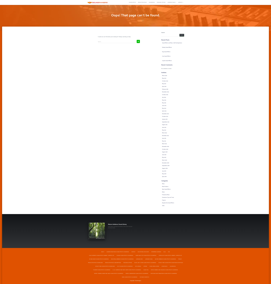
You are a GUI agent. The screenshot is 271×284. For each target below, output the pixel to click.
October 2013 (165, 116)
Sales (163, 206)
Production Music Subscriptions (113, 262)
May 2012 (164, 130)
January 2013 (164, 119)
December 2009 (165, 163)
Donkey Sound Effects (167, 47)
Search (163, 33)
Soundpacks (152, 2)
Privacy (180, 259)
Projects (164, 200)
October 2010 (165, 149)
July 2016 (164, 97)
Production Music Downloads (95, 262)
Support (180, 2)
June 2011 (164, 138)
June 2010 (164, 155)
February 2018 (165, 89)
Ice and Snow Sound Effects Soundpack (99, 259)
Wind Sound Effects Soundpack (129, 277)
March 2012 (164, 133)
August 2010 (164, 152)
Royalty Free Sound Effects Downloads (105, 266)
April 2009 (164, 177)
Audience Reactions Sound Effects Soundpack (118, 252)
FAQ (169, 252)
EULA (165, 252)
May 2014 (164, 108)
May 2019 (164, 84)
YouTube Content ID (144, 277)
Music (163, 184)
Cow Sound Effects (166, 56)
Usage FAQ (145, 270)
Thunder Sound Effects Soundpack (101, 270)
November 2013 (165, 114)
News (163, 192)
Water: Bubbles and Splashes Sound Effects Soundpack (164, 270)
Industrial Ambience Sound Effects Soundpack (122, 259)
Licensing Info (139, 259)
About (102, 252)
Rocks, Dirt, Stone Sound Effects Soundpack (145, 262)
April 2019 (164, 86)
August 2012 (164, 125)
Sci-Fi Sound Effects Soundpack (125, 266)
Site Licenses (138, 266)
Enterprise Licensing (156, 252)
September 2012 (165, 122)
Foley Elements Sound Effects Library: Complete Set (101, 255)
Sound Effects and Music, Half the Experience (172, 43)
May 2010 (164, 157)
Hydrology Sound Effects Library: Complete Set (170, 255)
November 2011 (165, 136)
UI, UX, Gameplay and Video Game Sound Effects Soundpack (127, 270)
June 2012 (164, 127)
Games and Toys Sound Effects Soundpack (146, 255)
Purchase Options (161, 2)
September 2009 (165, 166)
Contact (133, 252)
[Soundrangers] (97, 2)
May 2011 (164, 141)
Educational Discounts (143, 252)
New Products (165, 186)
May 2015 (164, 103)
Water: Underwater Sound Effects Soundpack (137, 273)
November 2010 (165, 146)
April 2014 (164, 111)
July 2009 (164, 171)
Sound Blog (164, 266)
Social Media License (154, 266)
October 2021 (165, 81)
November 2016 (165, 92)
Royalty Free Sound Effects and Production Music (171, 262)
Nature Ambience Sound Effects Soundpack (165, 259)
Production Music (142, 2)
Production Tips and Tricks (168, 197)
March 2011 (164, 144)
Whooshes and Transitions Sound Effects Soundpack (164, 273)
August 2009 (165, 168)
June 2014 (164, 106)
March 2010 (164, 160)
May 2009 (164, 174)
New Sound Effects (166, 189)
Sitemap (145, 266)
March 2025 (164, 76)
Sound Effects (132, 2)
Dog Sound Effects (166, 52)
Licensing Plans (171, 2)
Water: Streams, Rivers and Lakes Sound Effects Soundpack (108, 273)
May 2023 (164, 78)
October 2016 (165, 95)
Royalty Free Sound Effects (168, 203)
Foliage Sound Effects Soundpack (125, 255)
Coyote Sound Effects (167, 61)
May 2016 (164, 100)
